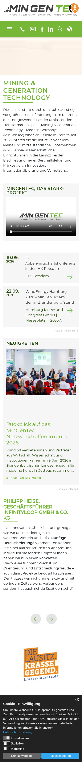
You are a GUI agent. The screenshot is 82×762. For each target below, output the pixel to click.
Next (51, 619)
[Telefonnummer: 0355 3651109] (22, 29)
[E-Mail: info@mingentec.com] (32, 29)
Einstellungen (20, 738)
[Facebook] (42, 29)
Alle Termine (67, 330)
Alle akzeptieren (60, 755)
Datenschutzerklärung (17, 732)
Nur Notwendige (22, 755)
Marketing (17, 748)
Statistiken (18, 743)
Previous (35, 619)
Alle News (69, 489)
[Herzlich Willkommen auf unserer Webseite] (41, 10)
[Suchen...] (60, 28)
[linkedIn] (50, 29)
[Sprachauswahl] (69, 28)
